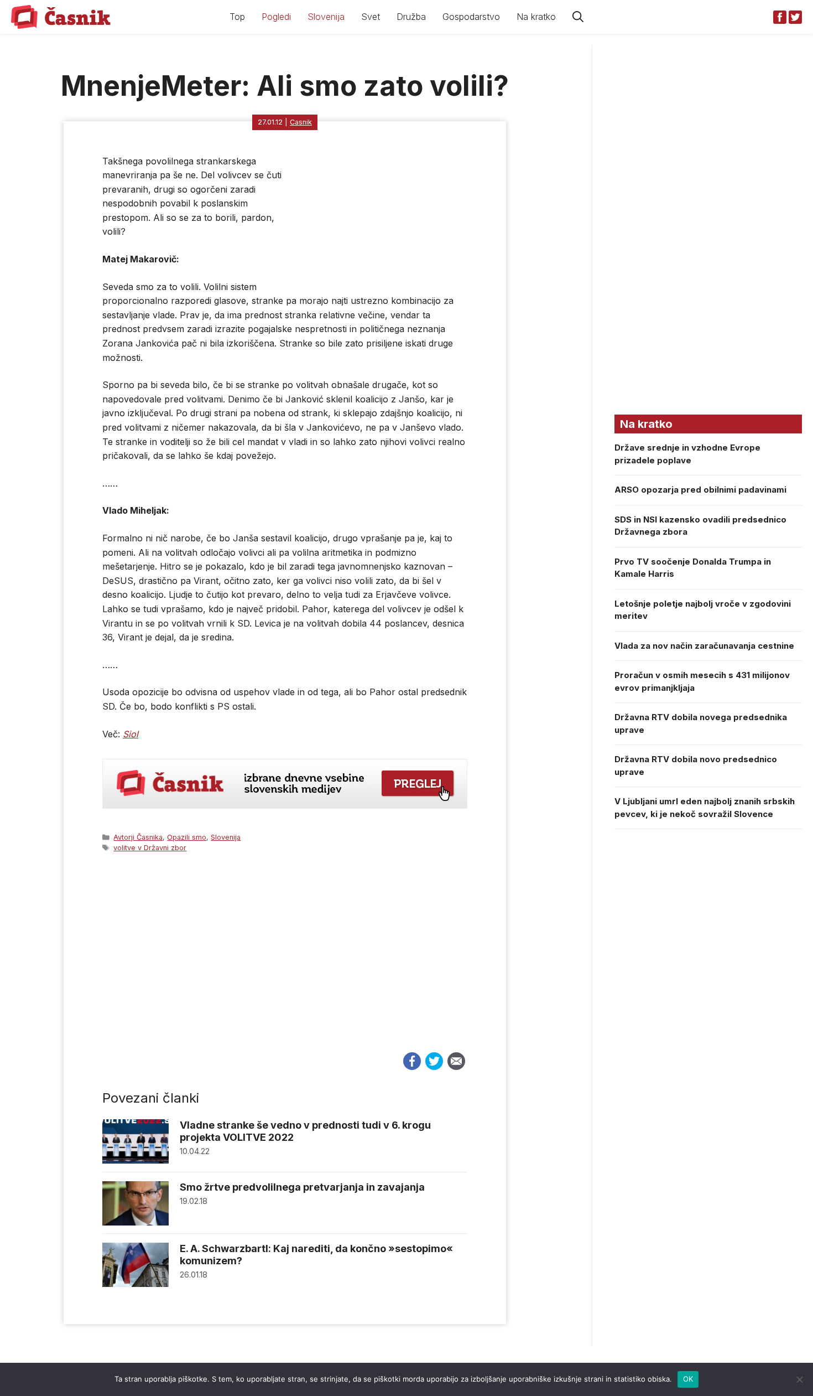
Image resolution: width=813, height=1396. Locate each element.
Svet (370, 16)
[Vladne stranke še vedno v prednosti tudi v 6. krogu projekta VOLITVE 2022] (135, 1160)
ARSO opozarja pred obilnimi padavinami (700, 489)
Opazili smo (186, 837)
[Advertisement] (284, 962)
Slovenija (326, 16)
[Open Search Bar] (578, 17)
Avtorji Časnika (138, 837)
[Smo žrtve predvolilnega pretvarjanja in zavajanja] (135, 1222)
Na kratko (536, 16)
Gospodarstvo (471, 16)
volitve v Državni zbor (149, 848)
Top (237, 16)
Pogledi (276, 16)
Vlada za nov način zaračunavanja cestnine (704, 645)
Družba (411, 16)
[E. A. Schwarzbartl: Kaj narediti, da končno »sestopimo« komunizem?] (135, 1284)
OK (688, 1378)
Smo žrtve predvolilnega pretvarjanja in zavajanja (302, 1187)
